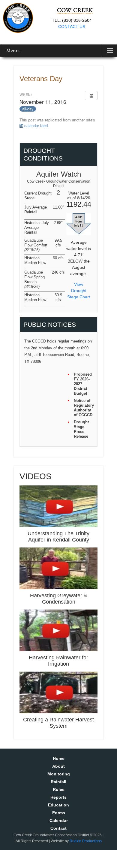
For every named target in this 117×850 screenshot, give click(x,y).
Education (58, 805)
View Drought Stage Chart (78, 290)
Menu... (14, 50)
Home (58, 758)
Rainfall (58, 781)
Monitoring (58, 774)
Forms (58, 812)
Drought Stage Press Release (81, 429)
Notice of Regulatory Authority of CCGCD (83, 407)
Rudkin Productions (86, 841)
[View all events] (91, 95)
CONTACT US (71, 26)
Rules (58, 789)
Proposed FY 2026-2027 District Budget (83, 384)
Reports (58, 797)
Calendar (59, 820)
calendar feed (35, 125)
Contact (58, 828)
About (58, 766)
